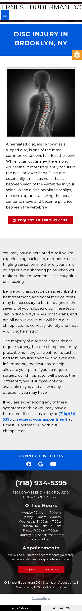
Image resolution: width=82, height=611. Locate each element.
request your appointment (42, 419)
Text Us (63, 607)
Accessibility (67, 582)
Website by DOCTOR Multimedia (41, 587)
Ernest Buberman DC (41, 7)
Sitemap (49, 582)
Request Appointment (41, 569)
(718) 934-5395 (41, 483)
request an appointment (42, 220)
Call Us (22, 607)
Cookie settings (41, 598)
